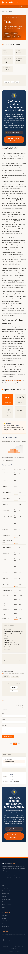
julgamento (10, 285)
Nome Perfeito (5, 888)
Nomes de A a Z (5, 891)
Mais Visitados (5, 893)
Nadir (11, 743)
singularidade (19, 208)
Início (3, 11)
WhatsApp (6, 676)
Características (8, 759)
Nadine (7, 743)
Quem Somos (5, 915)
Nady (24, 743)
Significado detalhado (9, 761)
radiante (20, 191)
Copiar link (15, 676)
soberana (17, 219)
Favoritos (4, 896)
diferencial (7, 338)
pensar (4, 161)
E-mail (3, 719)
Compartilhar (17, 36)
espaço (14, 280)
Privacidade (5, 923)
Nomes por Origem (6, 899)
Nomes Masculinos (6, 904)
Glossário (4, 907)
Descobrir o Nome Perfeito (14, 140)
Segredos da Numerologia (13, 380)
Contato (4, 918)
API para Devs (5, 921)
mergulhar (18, 245)
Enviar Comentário (8, 736)
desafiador (5, 270)
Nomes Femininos (6, 902)
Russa (7, 33)
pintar (13, 343)
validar (19, 273)
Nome (3, 713)
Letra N (6, 11)
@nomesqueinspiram (10, 940)
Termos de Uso (5, 926)
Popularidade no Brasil (10, 763)
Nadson (19, 743)
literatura (23, 313)
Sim (14, 687)
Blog (3, 885)
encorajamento (10, 201)
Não (15, 691)
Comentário (4, 725)
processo (20, 346)
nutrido (18, 198)
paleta (18, 341)
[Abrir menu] (24, 2)
